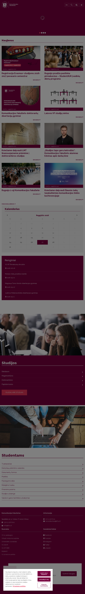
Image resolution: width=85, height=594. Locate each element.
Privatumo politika (19, 586)
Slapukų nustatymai (44, 585)
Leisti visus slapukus (44, 573)
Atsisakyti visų (44, 579)
